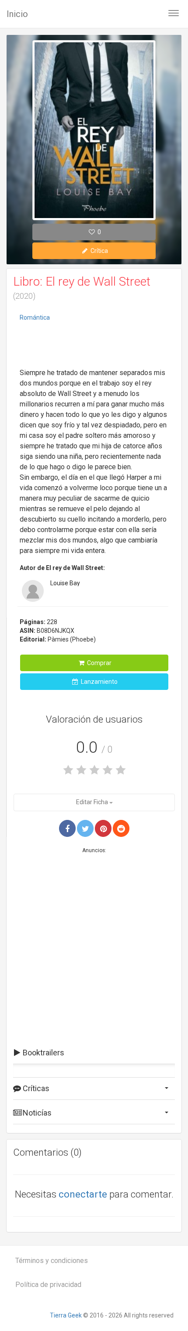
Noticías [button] (36, 1112)
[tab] (94, 1053)
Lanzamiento (99, 681)
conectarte (83, 1194)
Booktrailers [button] (42, 1052)
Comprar (98, 662)
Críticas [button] (35, 1088)
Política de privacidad (48, 1284)
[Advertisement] (94, 345)
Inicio (17, 14)
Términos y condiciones (51, 1260)
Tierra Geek (66, 1315)
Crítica (98, 250)
